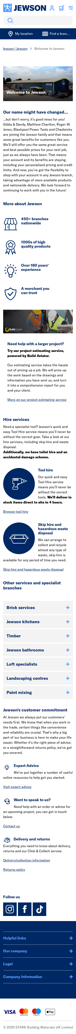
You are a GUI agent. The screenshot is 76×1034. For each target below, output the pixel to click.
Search (9, 20)
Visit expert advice (17, 787)
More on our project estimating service (36, 400)
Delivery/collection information (26, 860)
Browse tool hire (15, 511)
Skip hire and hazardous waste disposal (33, 569)
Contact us (11, 826)
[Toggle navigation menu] (71, 8)
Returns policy (14, 869)
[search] (38, 20)
